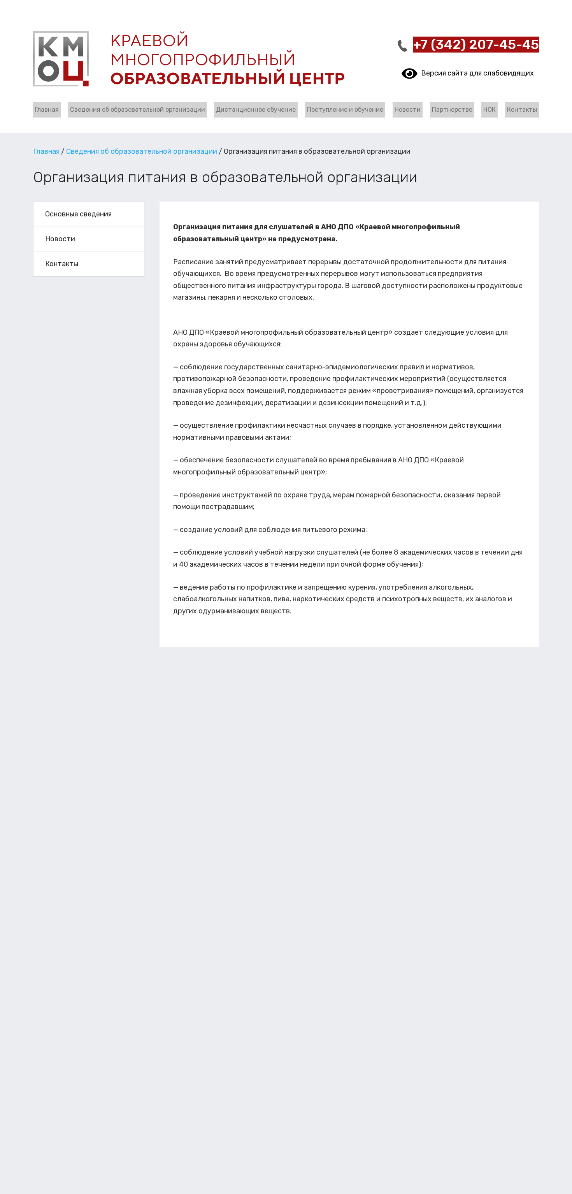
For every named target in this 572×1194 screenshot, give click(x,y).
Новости (408, 109)
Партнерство (452, 109)
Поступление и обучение (345, 109)
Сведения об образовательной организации (137, 109)
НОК (489, 109)
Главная (47, 109)
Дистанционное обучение (256, 109)
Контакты (522, 109)
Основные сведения (78, 214)
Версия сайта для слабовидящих (476, 73)
